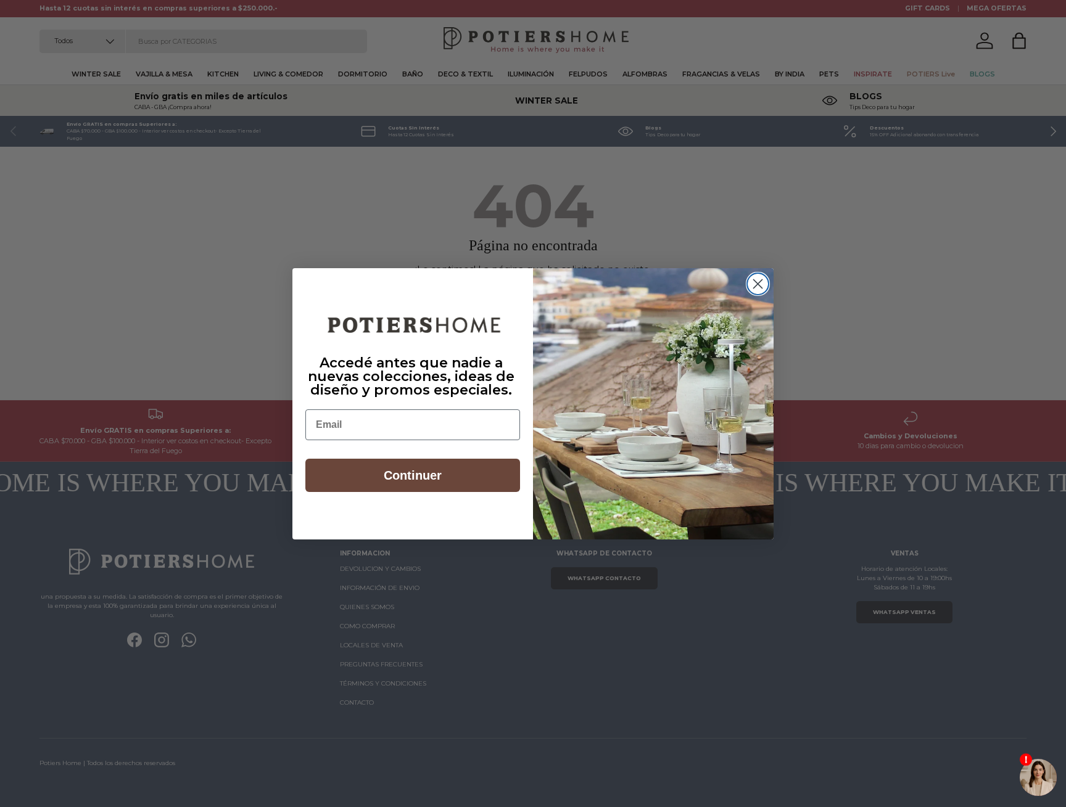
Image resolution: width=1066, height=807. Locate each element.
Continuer (413, 475)
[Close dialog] (758, 284)
